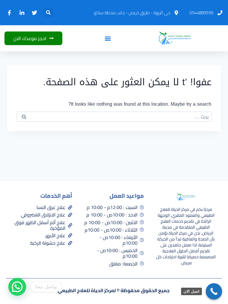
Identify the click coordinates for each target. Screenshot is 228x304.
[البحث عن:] (114, 116)
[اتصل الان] (214, 291)
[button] (48, 12)
